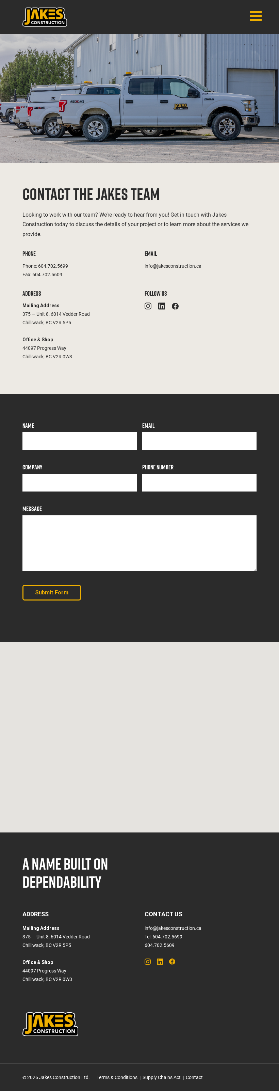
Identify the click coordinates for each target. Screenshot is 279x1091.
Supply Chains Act (162, 1077)
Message (32, 508)
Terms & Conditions (117, 1077)
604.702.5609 (47, 274)
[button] (139, 733)
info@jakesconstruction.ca (173, 266)
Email (148, 425)
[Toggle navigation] (256, 16)
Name (28, 425)
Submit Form (51, 592)
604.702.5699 (53, 266)
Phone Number (158, 467)
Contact (194, 1077)
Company (32, 467)
